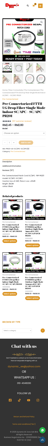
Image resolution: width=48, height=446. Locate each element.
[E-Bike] (42, 440)
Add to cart (26, 142)
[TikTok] (19, 400)
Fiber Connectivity (16, 90)
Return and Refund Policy (24, 417)
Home (4, 90)
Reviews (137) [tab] (8, 170)
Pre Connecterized (31, 90)
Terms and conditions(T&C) (24, 424)
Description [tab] (7, 161)
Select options (10, 241)
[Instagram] (38, 400)
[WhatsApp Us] (42, 430)
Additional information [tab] (11, 166)
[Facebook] (10, 400)
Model (5, 128)
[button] (27, 5)
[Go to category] (43, 330)
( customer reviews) (22, 121)
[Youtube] (28, 400)
